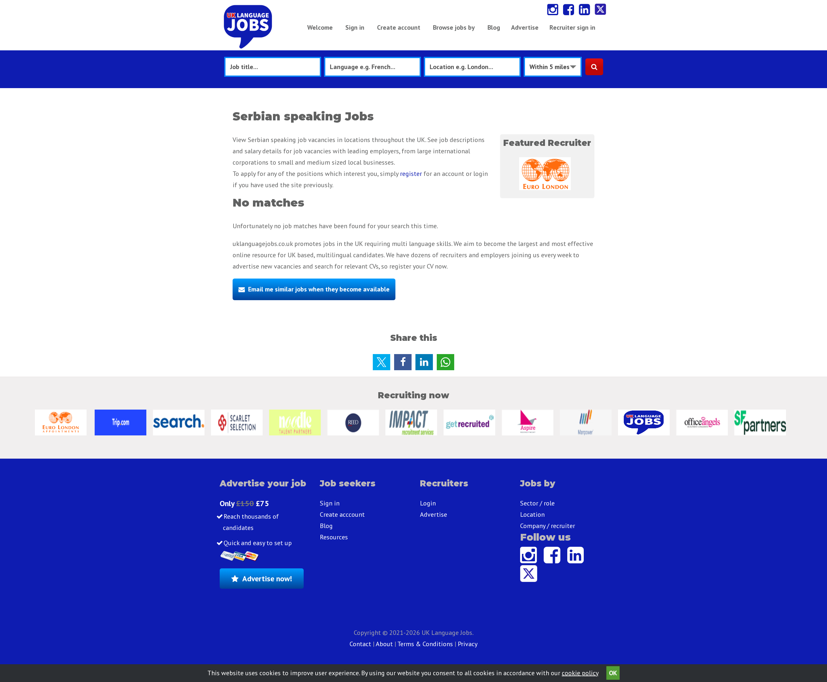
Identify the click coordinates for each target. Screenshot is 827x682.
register (411, 173)
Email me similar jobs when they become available (319, 289)
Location (532, 514)
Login (428, 503)
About (384, 644)
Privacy (467, 644)
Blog (493, 27)
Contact (361, 644)
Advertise (525, 27)
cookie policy (580, 673)
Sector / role (537, 503)
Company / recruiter (547, 526)
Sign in (354, 27)
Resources (334, 537)
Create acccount (342, 514)
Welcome (320, 27)
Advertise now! (267, 579)
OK (613, 673)
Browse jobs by (454, 27)
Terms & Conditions (425, 644)
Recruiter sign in (572, 27)
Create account (398, 27)
